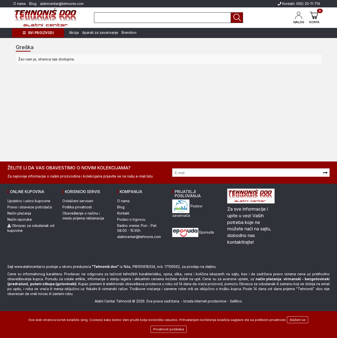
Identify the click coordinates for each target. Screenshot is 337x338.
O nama (19, 3)
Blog (33, 3)
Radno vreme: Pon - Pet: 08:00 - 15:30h (137, 228)
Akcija (74, 32)
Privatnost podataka (168, 329)
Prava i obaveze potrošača (29, 207)
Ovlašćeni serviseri (77, 201)
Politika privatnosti (77, 207)
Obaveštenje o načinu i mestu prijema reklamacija (83, 215)
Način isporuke (19, 219)
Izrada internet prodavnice (204, 301)
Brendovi (129, 32)
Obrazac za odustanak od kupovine (30, 228)
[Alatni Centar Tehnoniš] (45, 17)
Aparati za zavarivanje (100, 32)
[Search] (237, 17)
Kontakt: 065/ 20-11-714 (300, 3)
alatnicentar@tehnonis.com (62, 3)
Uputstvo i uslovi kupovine (28, 201)
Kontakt (123, 213)
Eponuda (206, 232)
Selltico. (236, 301)
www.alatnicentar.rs (29, 266)
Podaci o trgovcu (131, 219)
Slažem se (297, 320)
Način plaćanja (19, 213)
